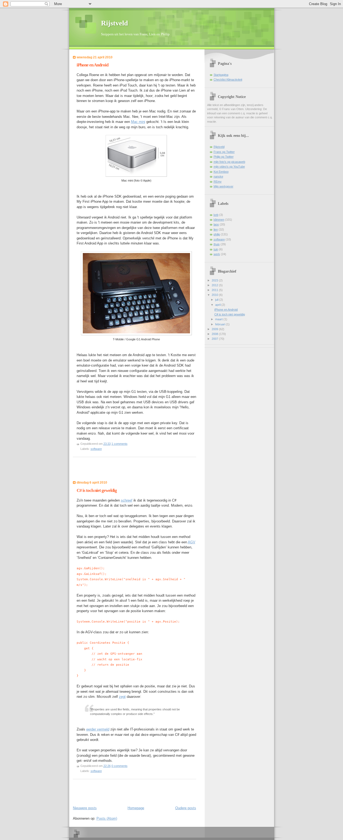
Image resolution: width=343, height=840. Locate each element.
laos (216, 224)
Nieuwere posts (85, 808)
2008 (215, 334)
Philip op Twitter (224, 156)
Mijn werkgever (223, 186)
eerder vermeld (97, 729)
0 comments (119, 765)
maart (219, 319)
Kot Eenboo (221, 171)
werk (217, 254)
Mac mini (138, 122)
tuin (216, 249)
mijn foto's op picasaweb (229, 161)
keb (216, 214)
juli (217, 299)
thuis (217, 244)
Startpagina (221, 74)
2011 (215, 290)
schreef (126, 500)
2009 (215, 329)
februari (220, 324)
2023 (215, 280)
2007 (215, 338)
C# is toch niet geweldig (97, 490)
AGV (191, 542)
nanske (218, 176)
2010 (215, 294)
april (218, 304)
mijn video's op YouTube (229, 166)
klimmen (219, 219)
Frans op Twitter (224, 151)
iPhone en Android (92, 64)
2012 (215, 285)
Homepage (136, 808)
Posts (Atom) (106, 818)
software (96, 448)
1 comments (119, 443)
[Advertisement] (104, 470)
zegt (122, 697)
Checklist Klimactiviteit (228, 79)
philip (217, 234)
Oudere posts (185, 808)
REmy (218, 181)
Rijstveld (114, 23)
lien (216, 229)
